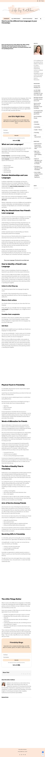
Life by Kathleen (20, 751)
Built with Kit (16, 140)
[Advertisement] (22, 32)
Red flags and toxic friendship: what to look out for (38, 99)
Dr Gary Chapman (6, 155)
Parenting (36, 132)
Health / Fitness (38, 129)
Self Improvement (37, 136)
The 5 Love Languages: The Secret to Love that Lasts (16, 260)
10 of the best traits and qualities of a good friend (38, 112)
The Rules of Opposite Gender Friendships (38, 168)
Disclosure (25, 749)
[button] (40, 19)
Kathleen (12, 679)
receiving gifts (5, 309)
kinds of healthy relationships (17, 186)
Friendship (36, 124)
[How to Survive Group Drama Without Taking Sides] (16, 700)
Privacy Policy (20, 749)
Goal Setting (37, 127)
